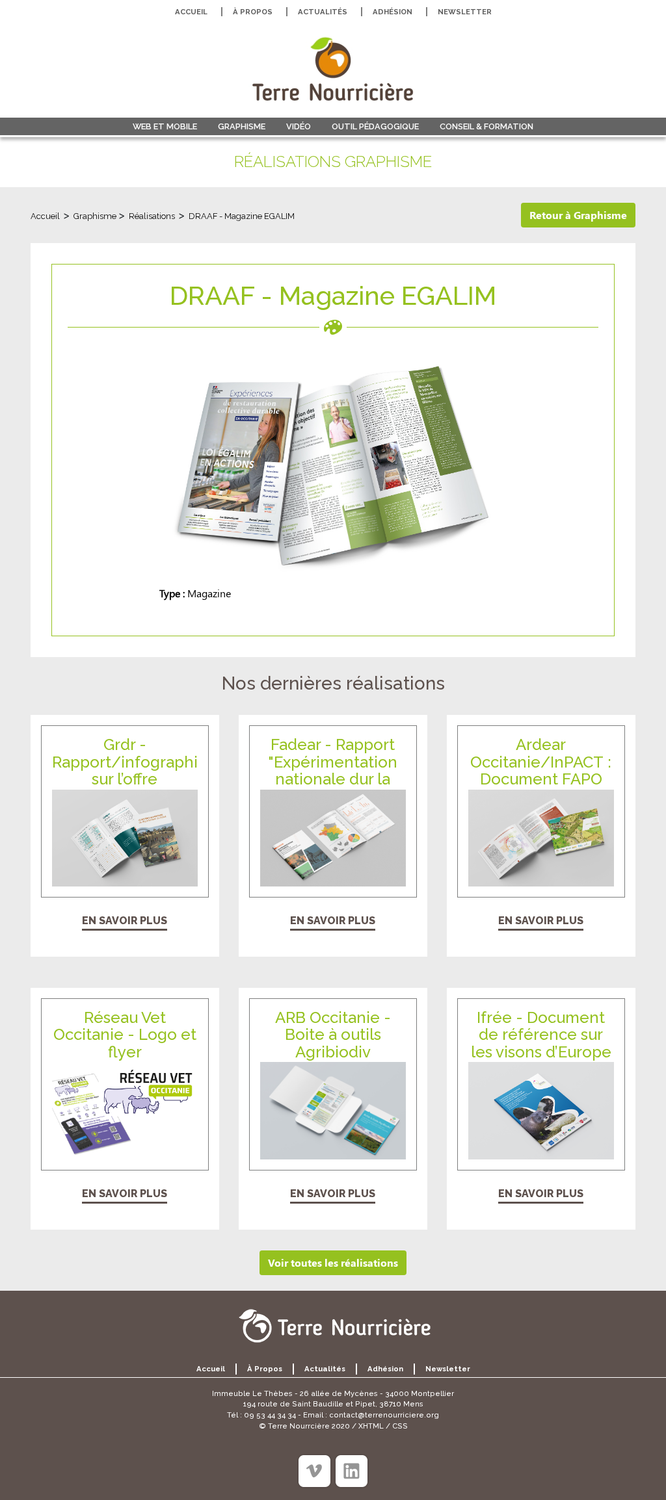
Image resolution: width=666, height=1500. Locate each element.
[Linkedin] (351, 1471)
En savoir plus (124, 920)
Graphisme (241, 126)
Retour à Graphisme (578, 215)
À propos (253, 11)
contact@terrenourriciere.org (384, 1414)
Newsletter (465, 11)
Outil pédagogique (375, 126)
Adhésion (392, 11)
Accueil (191, 11)
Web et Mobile (165, 126)
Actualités (322, 11)
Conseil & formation (486, 126)
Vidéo (298, 126)
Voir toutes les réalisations (333, 1262)
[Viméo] (314, 1471)
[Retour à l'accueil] (333, 68)
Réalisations (152, 216)
